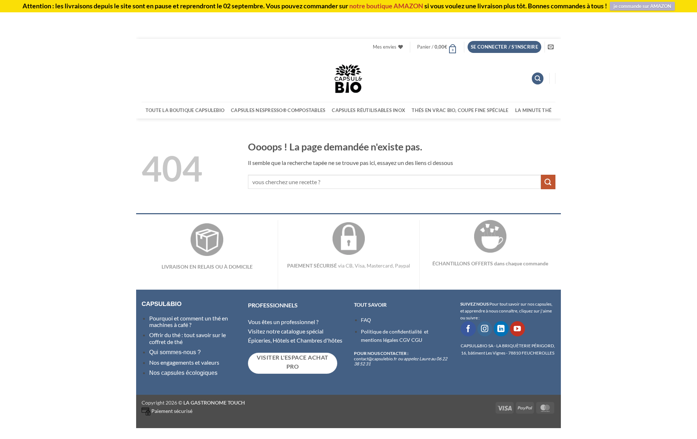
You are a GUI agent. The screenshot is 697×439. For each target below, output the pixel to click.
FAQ (366, 320)
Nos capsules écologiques (183, 373)
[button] (437, 47)
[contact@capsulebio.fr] (551, 47)
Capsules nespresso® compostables (278, 110)
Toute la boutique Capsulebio (185, 110)
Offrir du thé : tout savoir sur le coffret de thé (187, 338)
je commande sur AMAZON (642, 6)
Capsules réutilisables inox (368, 110)
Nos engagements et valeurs (184, 362)
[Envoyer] (548, 182)
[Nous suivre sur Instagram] (484, 328)
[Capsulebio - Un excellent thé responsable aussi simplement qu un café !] (348, 78)
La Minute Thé (533, 110)
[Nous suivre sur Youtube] (517, 328)
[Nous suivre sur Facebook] (468, 328)
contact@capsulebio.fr (376, 358)
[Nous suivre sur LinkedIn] (501, 328)
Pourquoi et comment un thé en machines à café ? (188, 321)
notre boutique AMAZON (386, 6)
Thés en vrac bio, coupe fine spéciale (460, 110)
